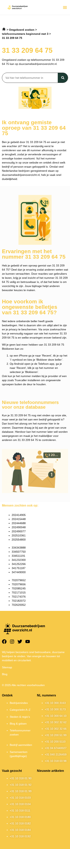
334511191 (18, 555)
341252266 (19, 564)
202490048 (19, 527)
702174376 (19, 596)
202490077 (19, 531)
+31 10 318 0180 (20, 817)
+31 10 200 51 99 (55, 735)
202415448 (19, 519)
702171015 (19, 592)
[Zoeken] (63, 78)
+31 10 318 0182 (20, 823)
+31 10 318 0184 (20, 829)
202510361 (19, 535)
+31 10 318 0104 (20, 804)
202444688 (19, 523)
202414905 (19, 515)
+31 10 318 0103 (20, 797)
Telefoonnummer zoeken (20, 732)
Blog (4, 674)
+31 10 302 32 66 (55, 728)
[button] (65, 7)
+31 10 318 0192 (20, 836)
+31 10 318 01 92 (21, 784)
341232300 (19, 559)
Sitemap (7, 667)
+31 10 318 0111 (20, 810)
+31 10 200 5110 (55, 741)
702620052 (19, 604)
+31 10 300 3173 (55, 709)
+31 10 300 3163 (55, 702)
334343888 (19, 547)
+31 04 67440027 (55, 748)
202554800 (19, 539)
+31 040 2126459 (55, 754)
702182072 (19, 600)
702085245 (19, 588)
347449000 (19, 572)
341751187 (18, 568)
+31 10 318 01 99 (21, 791)
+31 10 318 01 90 (21, 778)
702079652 (19, 580)
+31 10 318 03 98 (55, 760)
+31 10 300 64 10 (55, 715)
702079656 (19, 584)
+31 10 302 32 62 (55, 722)
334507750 (19, 551)
